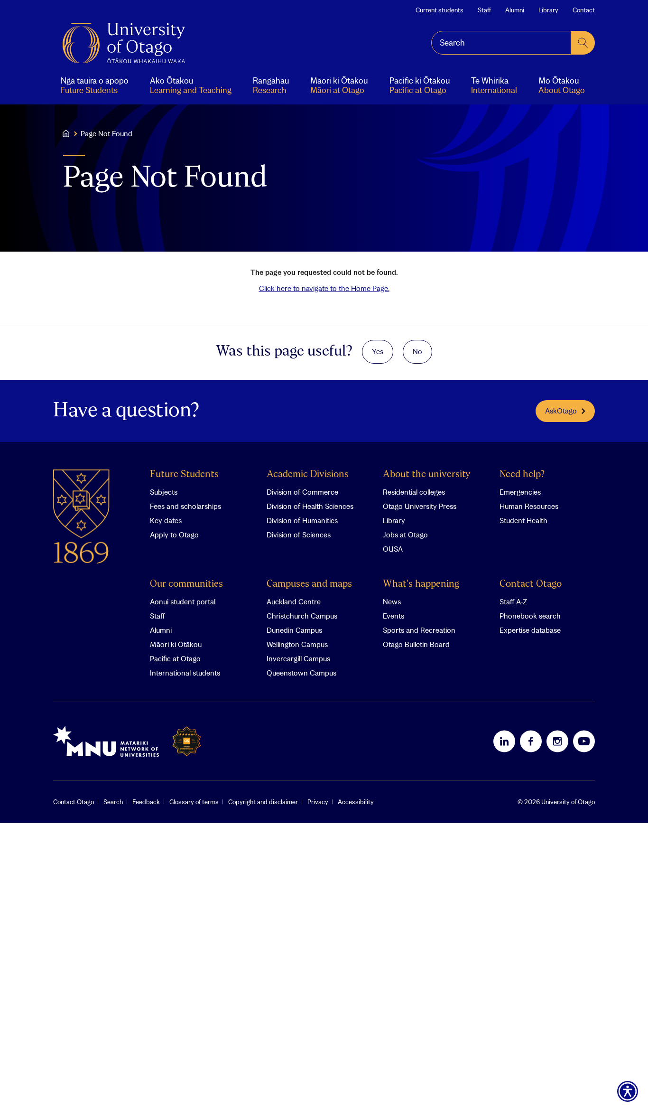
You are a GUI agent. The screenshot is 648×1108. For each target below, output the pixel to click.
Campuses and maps (309, 584)
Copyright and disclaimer (263, 801)
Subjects (163, 492)
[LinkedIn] (504, 741)
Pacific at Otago (175, 658)
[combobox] (501, 43)
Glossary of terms (194, 801)
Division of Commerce (302, 492)
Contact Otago (531, 584)
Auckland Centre (294, 601)
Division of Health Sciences (310, 506)
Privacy (317, 801)
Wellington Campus (297, 644)
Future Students (184, 474)
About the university (427, 474)
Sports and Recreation (419, 630)
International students (185, 672)
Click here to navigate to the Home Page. (324, 288)
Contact (584, 10)
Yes (377, 351)
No (417, 351)
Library (548, 10)
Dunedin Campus (294, 630)
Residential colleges (414, 492)
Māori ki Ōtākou (176, 644)
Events (393, 616)
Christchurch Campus (302, 616)
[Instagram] (557, 741)
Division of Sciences (299, 534)
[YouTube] (584, 741)
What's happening (421, 584)
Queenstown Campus (301, 672)
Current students (439, 10)
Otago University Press (419, 506)
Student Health (523, 520)
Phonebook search (530, 616)
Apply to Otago (174, 534)
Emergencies (520, 492)
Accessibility (356, 801)
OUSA (393, 549)
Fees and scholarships (185, 506)
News (392, 601)
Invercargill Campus (298, 658)
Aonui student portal (182, 601)
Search (113, 801)
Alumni (514, 10)
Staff (484, 10)
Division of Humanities (302, 520)
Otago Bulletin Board (416, 644)
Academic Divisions (308, 474)
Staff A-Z (513, 601)
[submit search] (583, 43)
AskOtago (561, 410)
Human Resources (529, 506)
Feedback (146, 801)
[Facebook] (531, 741)
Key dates (166, 520)
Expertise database (530, 630)
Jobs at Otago (405, 534)
